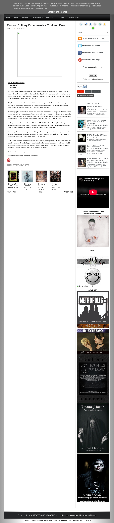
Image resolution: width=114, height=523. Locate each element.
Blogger (93, 515)
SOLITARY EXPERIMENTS (16, 83)
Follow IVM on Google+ (92, 60)
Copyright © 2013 (25, 515)
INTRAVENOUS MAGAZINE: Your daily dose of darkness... (55, 515)
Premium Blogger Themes (65, 520)
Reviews (25, 17)
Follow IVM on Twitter (91, 45)
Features (49, 17)
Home (8, 17)
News (16, 17)
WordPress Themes (37, 520)
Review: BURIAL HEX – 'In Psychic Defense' (95, 146)
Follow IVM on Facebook (92, 53)
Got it (64, 12)
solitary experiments (24, 155)
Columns (61, 17)
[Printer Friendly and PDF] (8, 161)
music (17, 155)
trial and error (34, 155)
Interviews (38, 17)
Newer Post (11, 192)
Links (88, 91)
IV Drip (80, 91)
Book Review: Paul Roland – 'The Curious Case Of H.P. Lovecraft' (97, 121)
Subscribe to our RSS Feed (93, 38)
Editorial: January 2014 (95, 134)
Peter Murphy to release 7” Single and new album (97, 159)
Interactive (74, 17)
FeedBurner (98, 79)
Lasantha (54, 520)
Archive (96, 91)
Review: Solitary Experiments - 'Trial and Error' (36, 25)
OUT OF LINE (12, 87)
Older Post (68, 192)
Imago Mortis (87, 520)
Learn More (53, 12)
